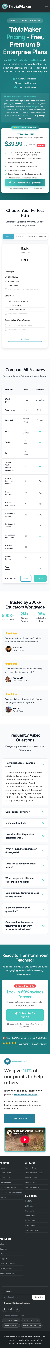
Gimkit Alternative (11, 1326)
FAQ (1, 1254)
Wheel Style (30, 1216)
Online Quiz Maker (8, 1188)
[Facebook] (4, 1309)
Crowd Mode (5, 1183)
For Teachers (30, 1168)
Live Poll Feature (32, 1188)
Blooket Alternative (30, 1320)
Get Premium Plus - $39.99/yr (26, 183)
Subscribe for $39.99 (27, 1015)
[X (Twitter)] (10, 1309)
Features (3, 1168)
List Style (29, 1206)
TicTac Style (30, 1221)
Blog (2, 1244)
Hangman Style (31, 1231)
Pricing (3, 1198)
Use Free (25, 339)
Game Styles (5, 1173)
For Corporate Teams (34, 1173)
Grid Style (29, 1201)
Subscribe (39, 1297)
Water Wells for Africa (25, 1094)
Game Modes (5, 1178)
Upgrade (40, 578)
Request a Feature (7, 1264)
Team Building (31, 1178)
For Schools (30, 1183)
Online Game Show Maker (11, 1193)
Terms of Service (7, 1274)
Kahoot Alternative (11, 1320)
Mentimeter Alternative (32, 1326)
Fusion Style (30, 1226)
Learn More (18, 1118)
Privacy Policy (5, 1269)
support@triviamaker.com (18, 1303)
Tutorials (3, 1249)
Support (3, 1259)
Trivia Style (29, 1211)
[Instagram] (17, 1309)
